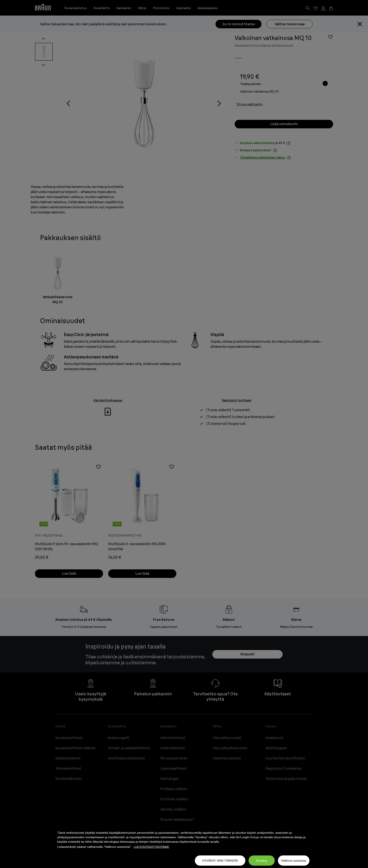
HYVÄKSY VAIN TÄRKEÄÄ (220, 860)
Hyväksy (261, 860)
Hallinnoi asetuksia (293, 860)
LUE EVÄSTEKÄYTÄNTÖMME (151, 846)
